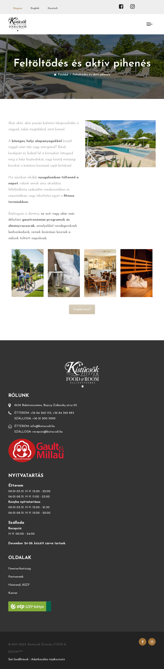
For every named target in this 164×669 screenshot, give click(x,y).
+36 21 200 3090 (44, 418)
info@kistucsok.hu (43, 426)
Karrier (13, 593)
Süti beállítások (18, 659)
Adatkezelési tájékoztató (48, 659)
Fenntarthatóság (19, 568)
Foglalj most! (82, 309)
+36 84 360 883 (63, 413)
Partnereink (15, 576)
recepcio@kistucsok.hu (47, 431)
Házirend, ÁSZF (19, 585)
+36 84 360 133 (41, 413)
